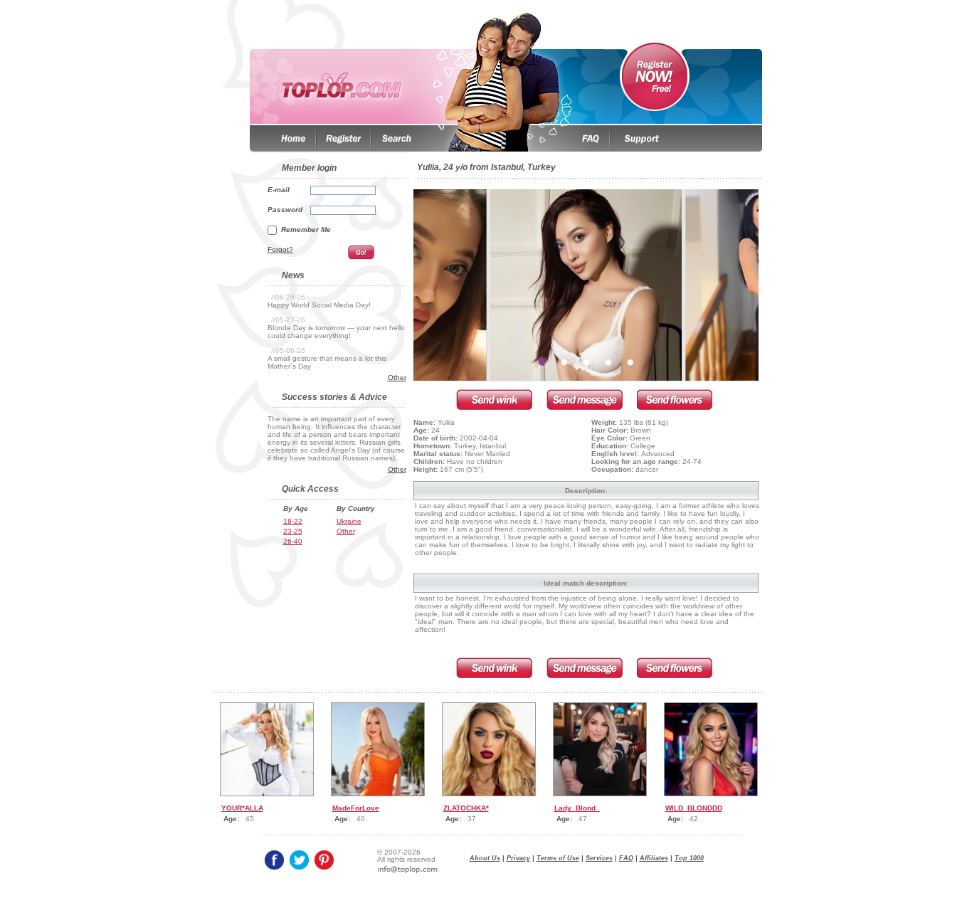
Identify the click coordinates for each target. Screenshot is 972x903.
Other (397, 377)
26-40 (292, 541)
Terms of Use (558, 858)
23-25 (292, 531)
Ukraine (349, 521)
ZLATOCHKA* (466, 808)
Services (599, 858)
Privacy (518, 858)
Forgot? (280, 249)
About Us (485, 858)
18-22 (292, 521)
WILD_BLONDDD (693, 808)
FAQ (626, 858)
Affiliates (654, 858)
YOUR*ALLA (242, 808)
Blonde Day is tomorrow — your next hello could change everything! (336, 331)
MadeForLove (355, 808)
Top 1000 (689, 858)
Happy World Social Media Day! (319, 305)
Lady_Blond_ (577, 808)
